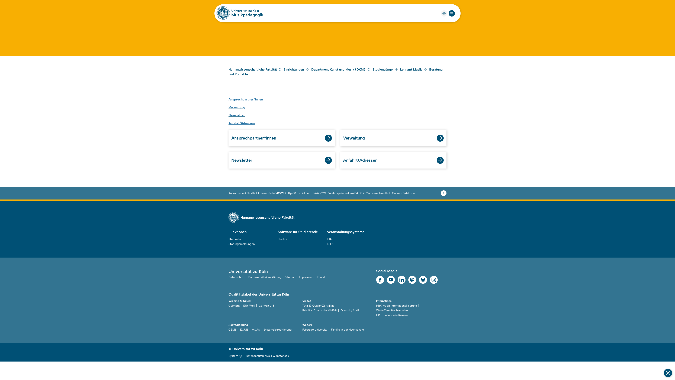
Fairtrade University (314, 329)
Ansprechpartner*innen (253, 138)
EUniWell (249, 305)
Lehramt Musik (411, 69)
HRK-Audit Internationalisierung (396, 305)
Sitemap (290, 277)
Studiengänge (383, 69)
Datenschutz (237, 277)
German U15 (266, 305)
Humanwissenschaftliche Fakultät (253, 69)
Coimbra (234, 305)
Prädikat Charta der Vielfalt (319, 310)
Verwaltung (354, 138)
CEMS (232, 329)
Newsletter (241, 160)
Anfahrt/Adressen (242, 123)
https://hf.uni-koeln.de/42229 (306, 193)
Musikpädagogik (247, 14)
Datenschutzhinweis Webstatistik (267, 355)
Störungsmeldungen (242, 244)
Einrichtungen (294, 69)
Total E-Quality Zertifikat (318, 305)
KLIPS (330, 244)
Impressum (306, 277)
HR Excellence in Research (393, 315)
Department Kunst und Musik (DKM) (338, 69)
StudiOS (283, 239)
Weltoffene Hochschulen (392, 310)
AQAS (256, 329)
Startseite (235, 239)
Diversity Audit (350, 310)
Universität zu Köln (245, 10)
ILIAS (330, 239)
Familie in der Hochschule (347, 329)
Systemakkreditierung (277, 329)
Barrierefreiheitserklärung (264, 277)
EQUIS (244, 329)
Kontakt (322, 277)
